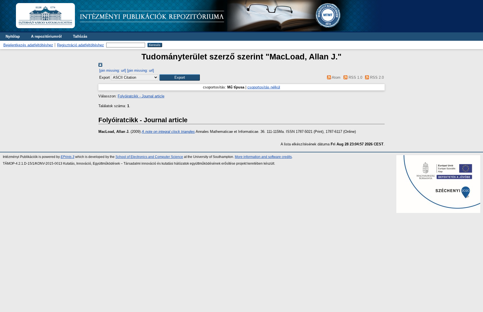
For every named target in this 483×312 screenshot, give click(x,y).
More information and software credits (263, 157)
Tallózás (80, 36)
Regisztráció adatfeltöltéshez (80, 45)
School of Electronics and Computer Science (149, 157)
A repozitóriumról (46, 36)
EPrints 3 (67, 157)
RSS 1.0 (354, 77)
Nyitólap (13, 36)
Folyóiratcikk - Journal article (141, 96)
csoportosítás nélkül (263, 87)
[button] (179, 77)
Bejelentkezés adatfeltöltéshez (28, 45)
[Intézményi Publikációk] (199, 30)
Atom (335, 77)
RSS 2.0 (376, 77)
